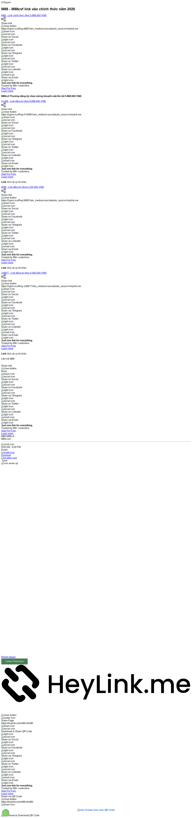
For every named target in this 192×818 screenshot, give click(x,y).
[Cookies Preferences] (5, 812)
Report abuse (8, 657)
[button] (96, 564)
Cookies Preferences (14, 661)
